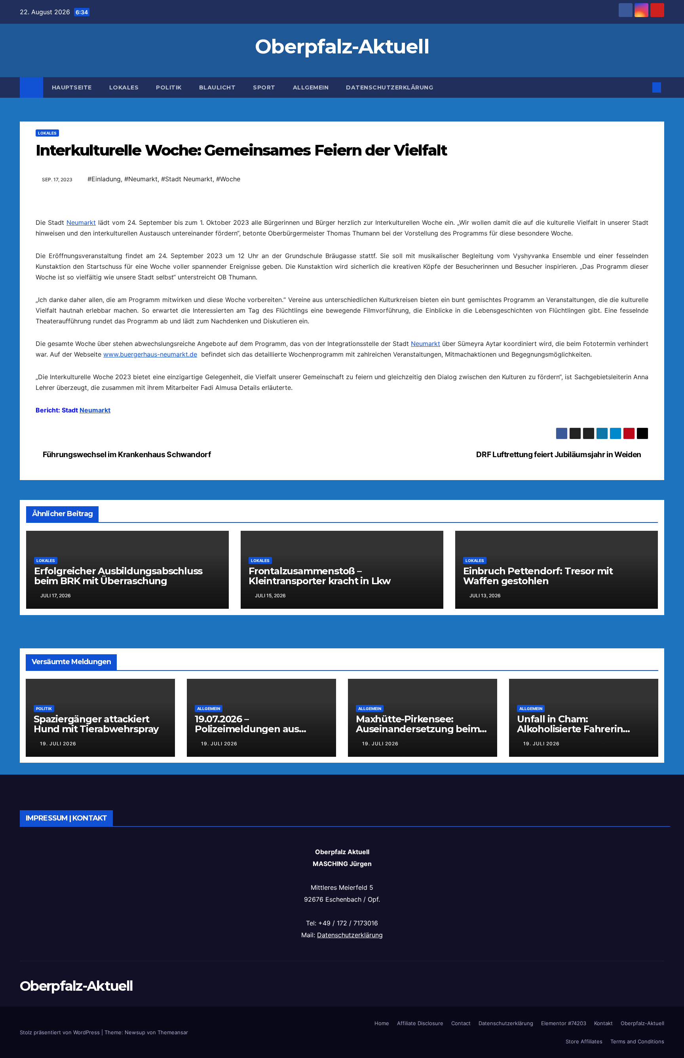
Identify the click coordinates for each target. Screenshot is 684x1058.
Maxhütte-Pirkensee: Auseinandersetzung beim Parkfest (417, 729)
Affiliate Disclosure (420, 1023)
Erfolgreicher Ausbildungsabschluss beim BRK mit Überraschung (118, 576)
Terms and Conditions (637, 1041)
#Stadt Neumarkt (187, 179)
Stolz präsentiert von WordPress (60, 1032)
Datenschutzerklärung (389, 87)
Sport (264, 87)
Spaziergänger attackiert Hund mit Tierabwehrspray (96, 724)
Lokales (124, 87)
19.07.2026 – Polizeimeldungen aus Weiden (247, 729)
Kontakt (603, 1023)
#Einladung (104, 179)
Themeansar (173, 1032)
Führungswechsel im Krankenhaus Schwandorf (126, 454)
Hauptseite (72, 87)
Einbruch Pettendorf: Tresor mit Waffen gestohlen (538, 576)
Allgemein (311, 87)
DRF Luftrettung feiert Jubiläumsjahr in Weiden (559, 454)
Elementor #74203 (563, 1023)
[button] (643, 87)
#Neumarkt (141, 179)
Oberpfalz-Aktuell (342, 46)
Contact (461, 1023)
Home (381, 1023)
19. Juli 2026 (58, 743)
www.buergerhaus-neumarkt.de (150, 354)
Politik (169, 87)
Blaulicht (217, 87)
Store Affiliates (584, 1041)
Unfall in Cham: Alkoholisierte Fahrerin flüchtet (570, 729)
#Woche (228, 179)
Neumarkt (81, 222)
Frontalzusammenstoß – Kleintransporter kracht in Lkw (319, 576)
